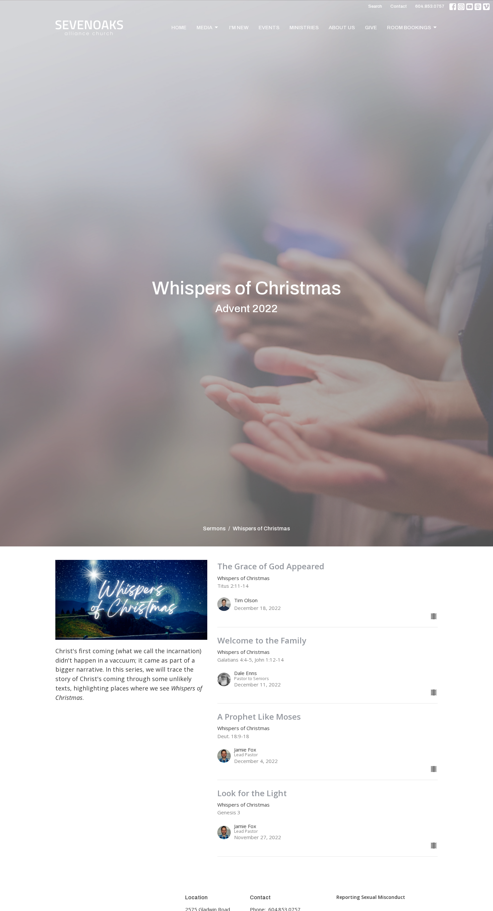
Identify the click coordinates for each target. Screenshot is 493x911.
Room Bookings (409, 27)
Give (371, 27)
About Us (342, 27)
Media (204, 27)
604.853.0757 (429, 6)
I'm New (239, 27)
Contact (398, 6)
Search (375, 6)
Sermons (214, 528)
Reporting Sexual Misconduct (370, 897)
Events (269, 27)
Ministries (304, 27)
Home (178, 27)
